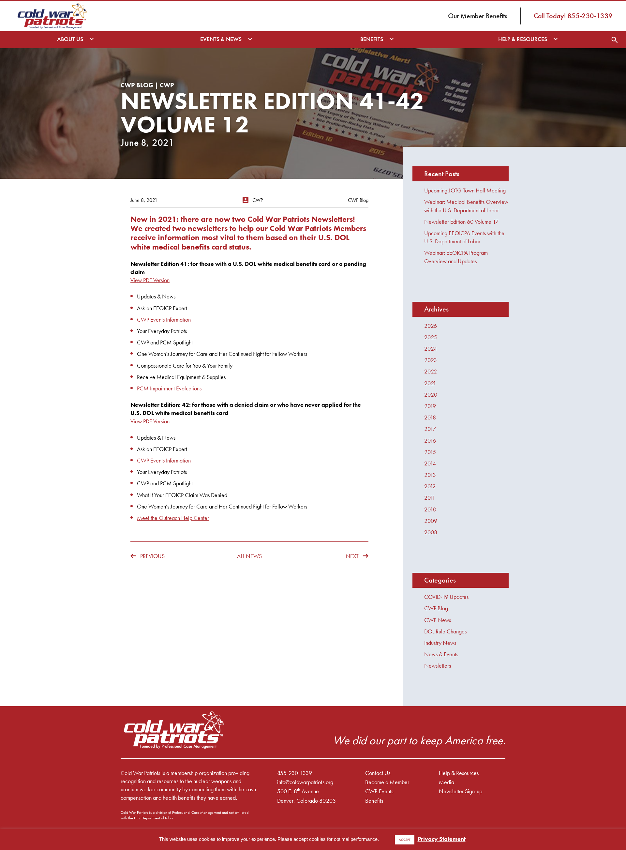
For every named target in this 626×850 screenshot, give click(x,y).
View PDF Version (150, 280)
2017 (430, 429)
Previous (152, 556)
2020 (430, 394)
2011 (429, 497)
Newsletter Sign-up (461, 791)
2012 (430, 486)
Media (446, 782)
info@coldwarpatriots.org (305, 782)
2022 (430, 371)
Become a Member (387, 782)
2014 (430, 463)
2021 (430, 383)
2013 (430, 474)
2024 (430, 348)
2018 (430, 417)
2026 (430, 325)
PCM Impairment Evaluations (169, 388)
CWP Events (379, 791)
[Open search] (614, 39)
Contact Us (377, 773)
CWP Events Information (164, 319)
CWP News (437, 620)
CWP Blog (436, 608)
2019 (430, 406)
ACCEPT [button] (404, 839)
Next (352, 556)
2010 (430, 509)
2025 (430, 337)
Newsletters (437, 665)
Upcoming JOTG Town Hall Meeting (465, 190)
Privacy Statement (442, 838)
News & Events (441, 654)
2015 (430, 452)
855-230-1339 (294, 773)
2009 (430, 520)
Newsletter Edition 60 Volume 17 (461, 221)
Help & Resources (459, 773)
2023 (430, 360)
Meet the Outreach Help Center (173, 518)
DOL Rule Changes (445, 631)
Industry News (440, 642)
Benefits (374, 800)
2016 (430, 440)
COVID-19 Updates (446, 596)
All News (249, 556)
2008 (430, 532)
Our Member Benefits (477, 16)
